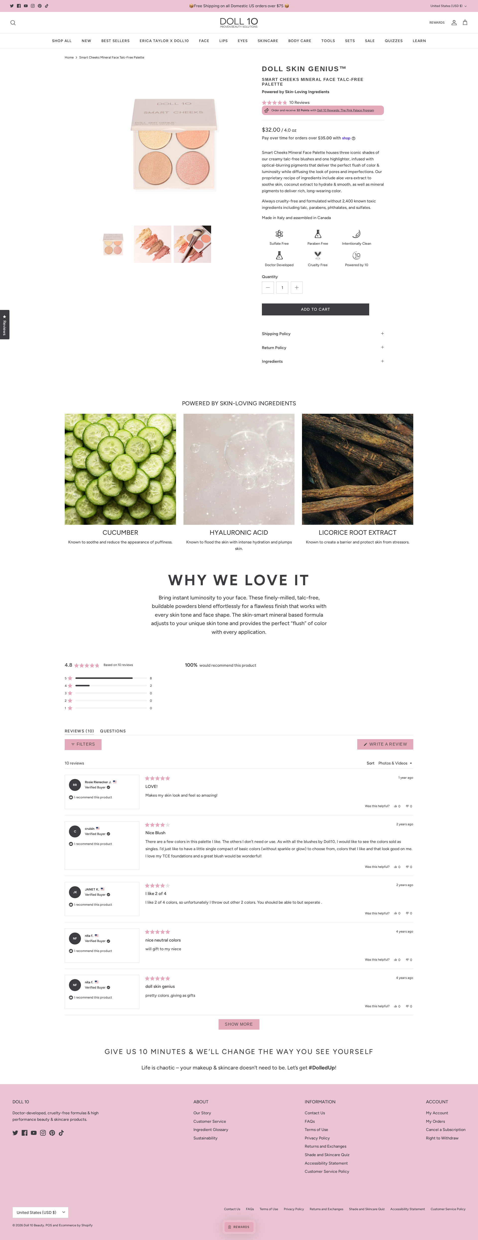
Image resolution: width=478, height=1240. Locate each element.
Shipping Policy (276, 333)
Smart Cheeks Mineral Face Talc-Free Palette (111, 57)
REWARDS (437, 22)
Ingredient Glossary (210, 1129)
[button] (323, 102)
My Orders (435, 1121)
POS (49, 1225)
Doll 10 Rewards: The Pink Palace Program (345, 110)
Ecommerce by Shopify (76, 1225)
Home (69, 57)
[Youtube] (26, 6)
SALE (370, 41)
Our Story (202, 1113)
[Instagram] (33, 6)
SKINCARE (268, 41)
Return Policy (274, 347)
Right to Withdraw (442, 1138)
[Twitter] (12, 6)
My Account (437, 1113)
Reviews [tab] (79, 732)
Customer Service (209, 1121)
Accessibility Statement (326, 1163)
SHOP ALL (62, 41)
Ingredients (272, 361)
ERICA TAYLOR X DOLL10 (164, 41)
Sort (371, 763)
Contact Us (315, 1113)
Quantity (270, 276)
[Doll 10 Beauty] (239, 22)
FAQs (310, 1121)
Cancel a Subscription (446, 1129)
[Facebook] (19, 6)
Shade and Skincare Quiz (327, 1154)
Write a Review (390, 746)
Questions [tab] (113, 732)
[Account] (453, 23)
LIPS (223, 41)
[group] (112, 244)
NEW (86, 41)
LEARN (419, 41)
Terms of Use (316, 1129)
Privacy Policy (317, 1138)
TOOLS (328, 41)
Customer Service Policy (327, 1171)
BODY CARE (299, 41)
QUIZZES (394, 41)
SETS (350, 41)
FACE (204, 41)
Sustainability (205, 1138)
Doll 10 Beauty (34, 1225)
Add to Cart (315, 309)
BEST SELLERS (115, 41)
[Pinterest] (40, 6)
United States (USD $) (446, 6)
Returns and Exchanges (325, 1146)
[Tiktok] (47, 6)
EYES (243, 41)
